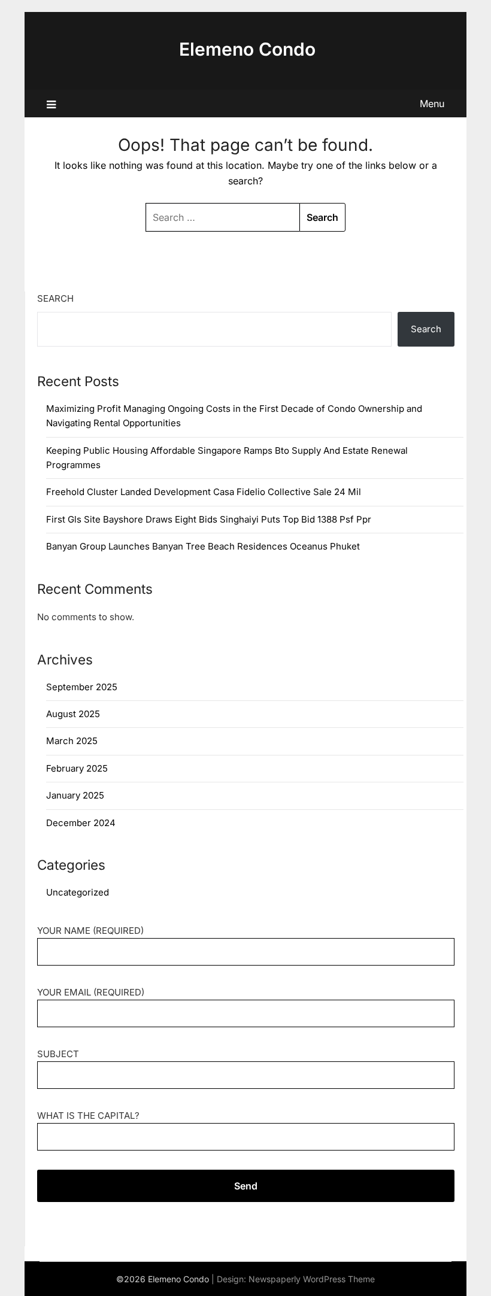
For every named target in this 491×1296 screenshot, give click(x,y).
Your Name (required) (90, 930)
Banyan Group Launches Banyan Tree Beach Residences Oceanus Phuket (203, 546)
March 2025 (72, 740)
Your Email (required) (90, 992)
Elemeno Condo (247, 49)
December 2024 (81, 822)
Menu (432, 104)
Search (55, 298)
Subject (58, 1054)
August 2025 (73, 714)
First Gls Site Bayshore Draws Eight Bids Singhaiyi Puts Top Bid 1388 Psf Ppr (208, 519)
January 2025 (75, 795)
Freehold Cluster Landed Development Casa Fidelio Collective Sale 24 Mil (203, 491)
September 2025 (81, 687)
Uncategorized (77, 892)
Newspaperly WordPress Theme (311, 1279)
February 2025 (77, 768)
